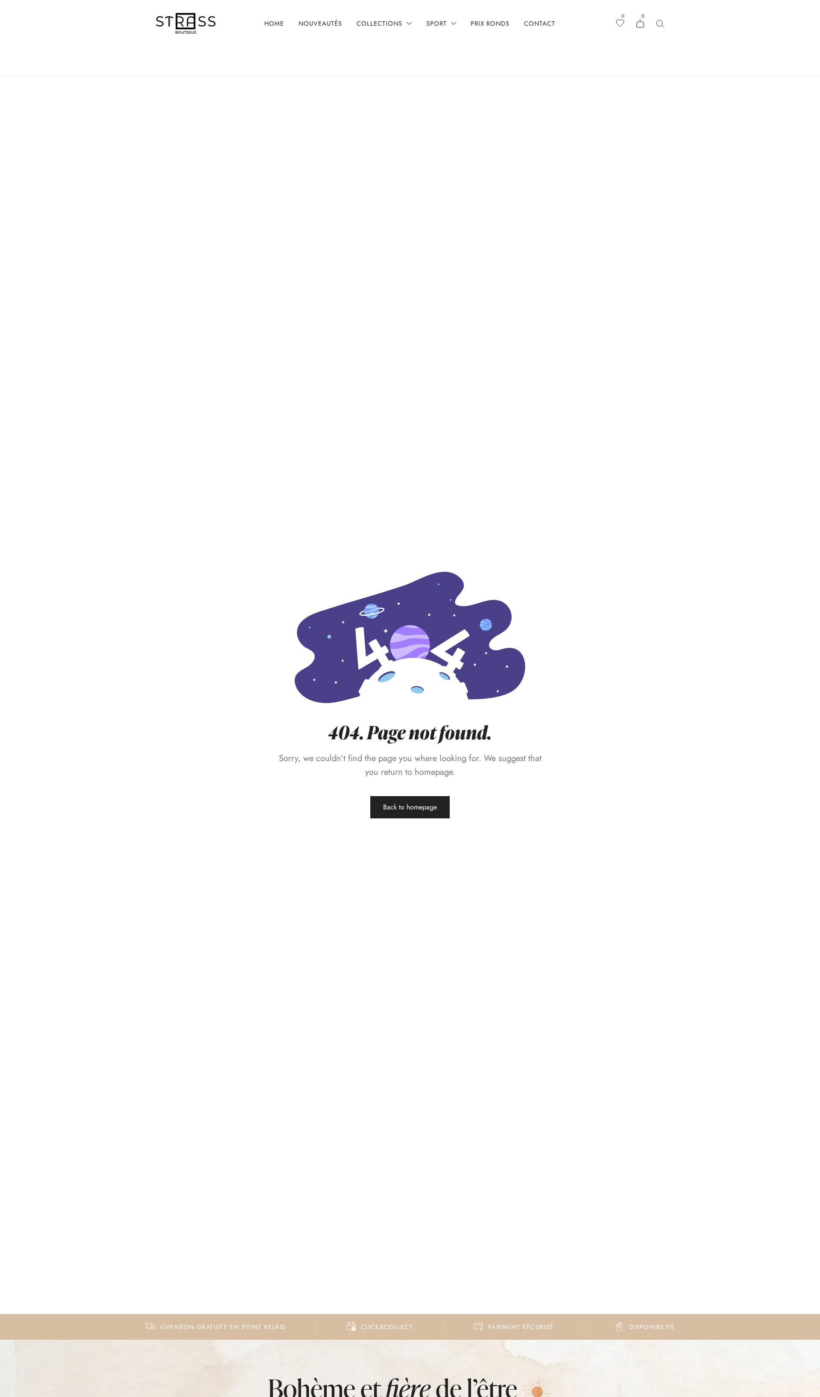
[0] (620, 24)
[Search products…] (660, 24)
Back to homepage (410, 807)
